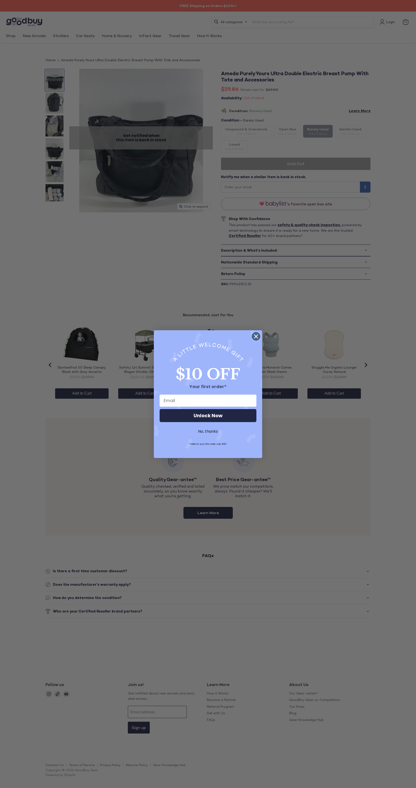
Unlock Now (208, 415)
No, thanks (208, 431)
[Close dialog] (256, 336)
